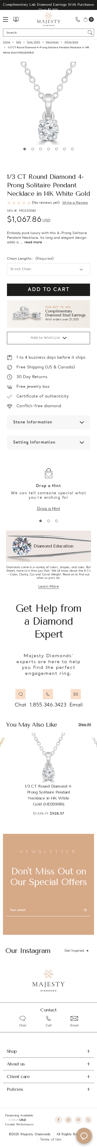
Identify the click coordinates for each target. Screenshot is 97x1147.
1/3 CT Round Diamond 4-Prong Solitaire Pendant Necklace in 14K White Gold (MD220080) (48, 795)
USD (22, 1120)
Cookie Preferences (19, 1124)
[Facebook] (58, 1120)
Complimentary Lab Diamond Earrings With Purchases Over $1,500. (48, 7)
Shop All (84, 725)
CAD (12, 1120)
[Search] (90, 32)
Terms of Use (50, 1139)
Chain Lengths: (30, 259)
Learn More (48, 587)
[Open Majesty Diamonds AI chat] (84, 1136)
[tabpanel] (48, 103)
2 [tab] (32, 149)
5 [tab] (56, 149)
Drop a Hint (48, 509)
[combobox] (46, 32)
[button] (48, 314)
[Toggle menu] (8, 19)
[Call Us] (77, 19)
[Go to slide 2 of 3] (48, 521)
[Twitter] (88, 1120)
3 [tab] (40, 149)
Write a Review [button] (75, 203)
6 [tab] (64, 149)
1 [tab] (24, 149)
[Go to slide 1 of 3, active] (40, 521)
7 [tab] (72, 149)
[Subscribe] (85, 910)
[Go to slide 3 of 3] (56, 521)
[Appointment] (16, 19)
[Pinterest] (78, 1120)
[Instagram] (68, 1120)
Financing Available (19, 1115)
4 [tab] (48, 149)
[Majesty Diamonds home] (48, 19)
